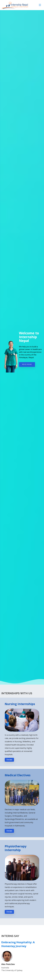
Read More (27, 364)
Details (9, 760)
